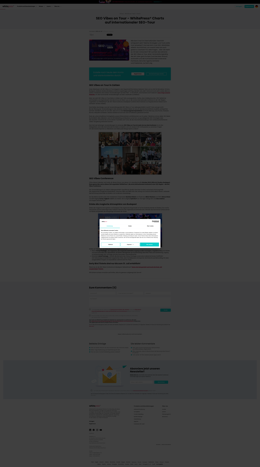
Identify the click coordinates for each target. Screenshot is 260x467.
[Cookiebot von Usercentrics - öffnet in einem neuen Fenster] (153, 222)
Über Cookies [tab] (150, 226)
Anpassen (129, 244)
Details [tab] (130, 226)
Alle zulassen (149, 244)
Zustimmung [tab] (110, 226)
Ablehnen (110, 244)
